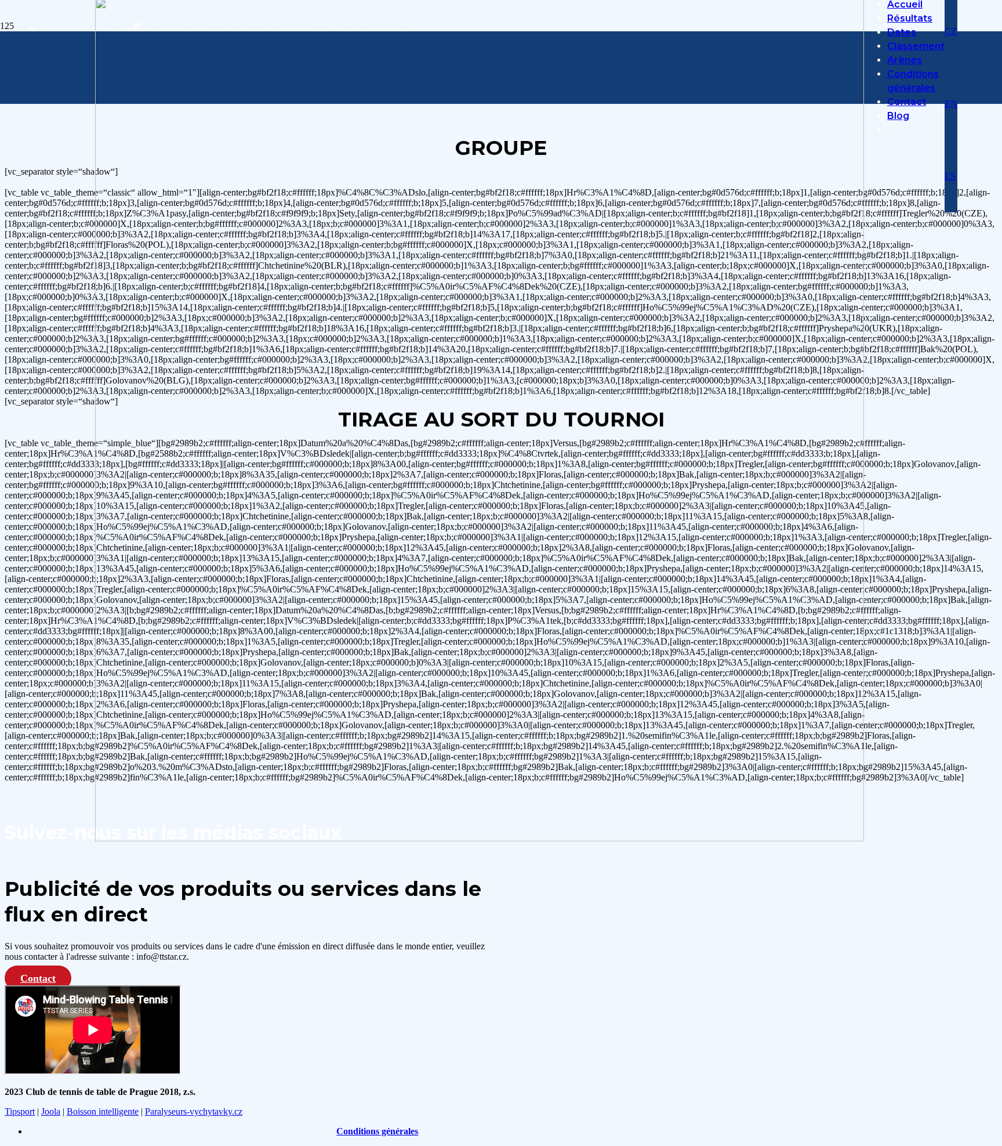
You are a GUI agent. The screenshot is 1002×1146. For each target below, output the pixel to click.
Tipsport (20, 1111)
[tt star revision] (479, 838)
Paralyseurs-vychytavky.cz (193, 1111)
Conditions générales (377, 1131)
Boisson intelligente (103, 1111)
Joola (50, 1111)
